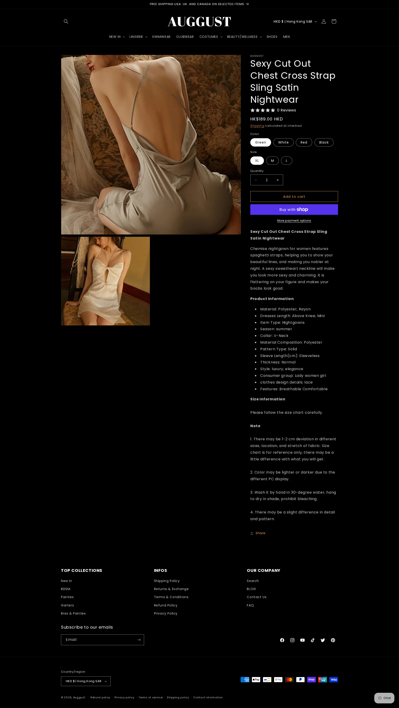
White (283, 142)
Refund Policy (166, 605)
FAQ (250, 605)
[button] (66, 21)
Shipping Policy (167, 581)
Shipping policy (178, 697)
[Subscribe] (139, 639)
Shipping (257, 126)
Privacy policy (124, 697)
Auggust (79, 697)
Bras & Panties (73, 613)
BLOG (251, 589)
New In (66, 581)
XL (257, 160)
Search (253, 581)
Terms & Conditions (171, 597)
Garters (67, 605)
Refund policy (100, 697)
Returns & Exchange (171, 589)
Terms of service (151, 697)
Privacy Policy (166, 613)
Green (260, 142)
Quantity (256, 171)
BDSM (65, 589)
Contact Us (256, 597)
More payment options (294, 220)
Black (324, 142)
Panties (67, 597)
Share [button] (261, 533)
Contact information (208, 697)
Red (304, 142)
